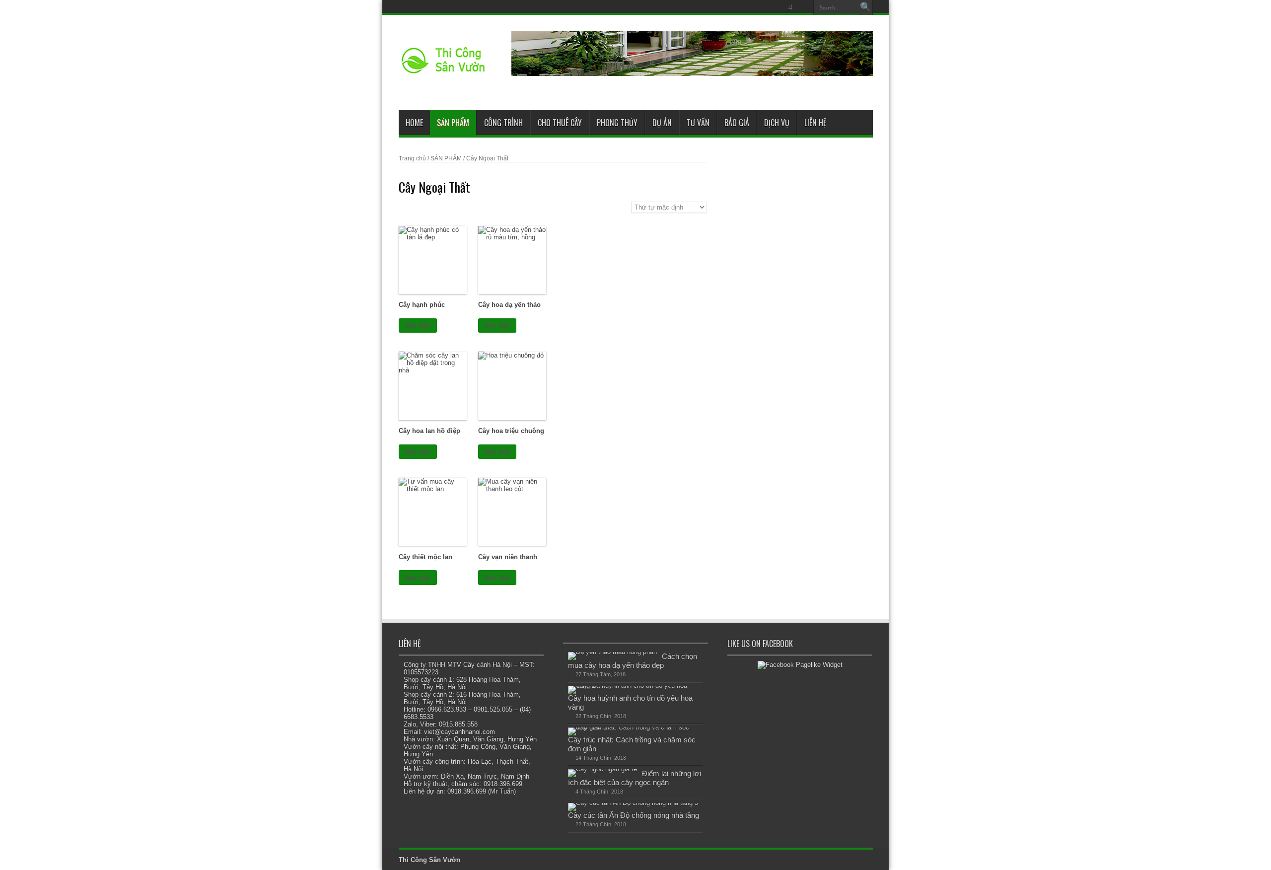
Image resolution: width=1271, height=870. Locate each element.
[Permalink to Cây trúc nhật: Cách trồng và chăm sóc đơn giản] (633, 727)
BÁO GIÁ (736, 123)
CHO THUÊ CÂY (560, 123)
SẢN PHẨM (453, 123)
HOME (414, 123)
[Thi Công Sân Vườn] (444, 71)
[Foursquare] (790, 7)
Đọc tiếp (417, 325)
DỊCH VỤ (776, 123)
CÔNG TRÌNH (503, 123)
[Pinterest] (767, 7)
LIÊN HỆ (815, 123)
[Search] (865, 7)
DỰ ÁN (662, 123)
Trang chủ (412, 158)
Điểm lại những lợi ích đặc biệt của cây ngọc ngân (634, 778)
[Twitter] (755, 7)
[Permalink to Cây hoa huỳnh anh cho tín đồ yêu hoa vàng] (633, 685)
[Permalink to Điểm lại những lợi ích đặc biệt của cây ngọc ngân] (602, 769)
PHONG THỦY (617, 123)
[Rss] (731, 7)
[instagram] (802, 7)
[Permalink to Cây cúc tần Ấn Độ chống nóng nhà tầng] (633, 802)
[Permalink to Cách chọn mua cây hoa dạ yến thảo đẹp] (612, 651)
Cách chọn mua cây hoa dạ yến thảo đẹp (632, 660)
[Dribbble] (778, 7)
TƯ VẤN (698, 123)
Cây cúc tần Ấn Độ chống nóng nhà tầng (633, 815)
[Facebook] (743, 7)
